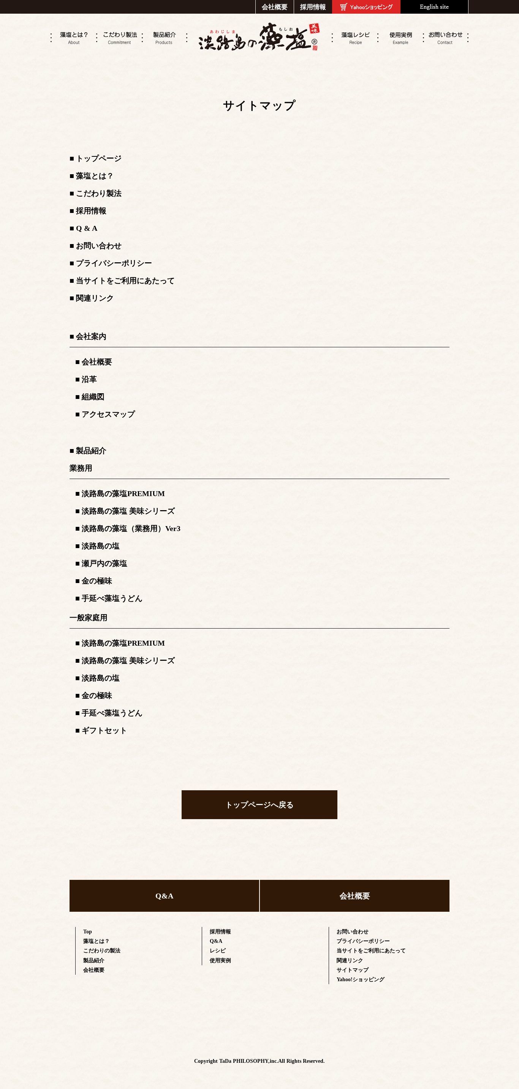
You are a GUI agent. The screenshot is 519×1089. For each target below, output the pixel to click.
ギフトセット (104, 730)
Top (87, 932)
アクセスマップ (108, 414)
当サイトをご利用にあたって (125, 280)
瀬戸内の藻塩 (104, 563)
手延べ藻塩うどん (112, 598)
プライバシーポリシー (114, 263)
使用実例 (220, 960)
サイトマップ (353, 970)
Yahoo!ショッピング (361, 979)
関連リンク (95, 298)
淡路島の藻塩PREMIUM (123, 493)
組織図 (93, 396)
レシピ (218, 950)
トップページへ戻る (259, 805)
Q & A (86, 228)
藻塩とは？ (95, 176)
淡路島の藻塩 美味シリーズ (128, 511)
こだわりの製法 (101, 950)
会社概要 (275, 6)
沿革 (89, 379)
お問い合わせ (99, 245)
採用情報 (313, 6)
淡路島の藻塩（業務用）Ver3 (131, 528)
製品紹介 (91, 450)
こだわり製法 (99, 193)
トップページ (99, 158)
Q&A (164, 896)
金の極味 (97, 581)
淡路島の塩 (101, 546)
